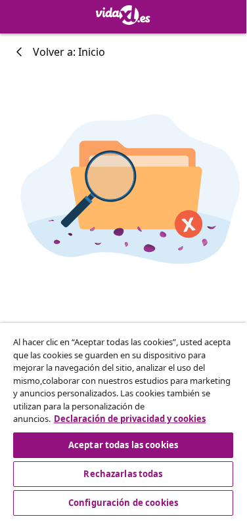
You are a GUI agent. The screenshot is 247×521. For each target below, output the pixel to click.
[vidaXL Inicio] (123, 15)
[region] (123, 421)
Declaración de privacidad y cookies (130, 419)
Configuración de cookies (123, 503)
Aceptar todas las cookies (123, 445)
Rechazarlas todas (122, 474)
